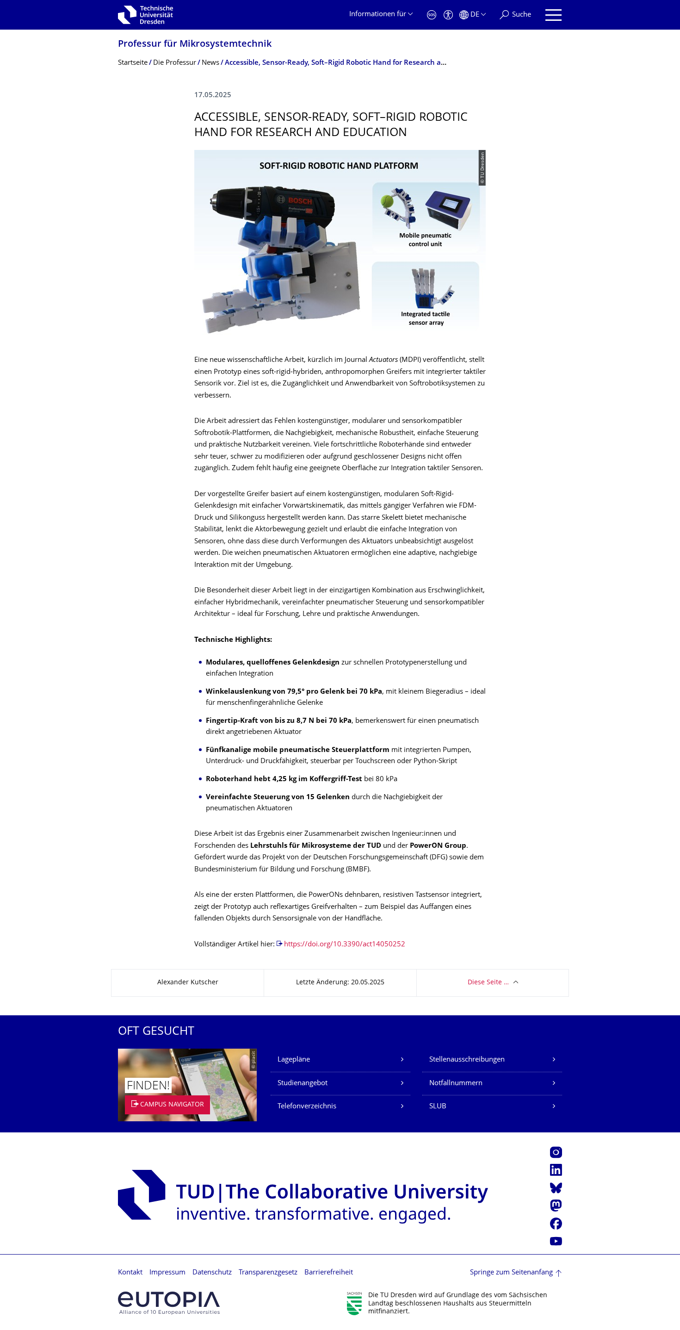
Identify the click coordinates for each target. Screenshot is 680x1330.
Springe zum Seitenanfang (511, 1272)
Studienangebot (303, 1083)
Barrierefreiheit (328, 1272)
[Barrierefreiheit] (448, 15)
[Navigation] (553, 15)
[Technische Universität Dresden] (145, 15)
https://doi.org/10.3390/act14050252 (344, 944)
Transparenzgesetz (268, 1272)
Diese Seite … (488, 983)
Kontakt (130, 1272)
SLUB (437, 1106)
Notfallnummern (455, 1083)
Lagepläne (294, 1060)
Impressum (167, 1272)
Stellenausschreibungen (467, 1060)
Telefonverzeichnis (307, 1106)
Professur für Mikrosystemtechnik (195, 44)
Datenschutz (212, 1272)
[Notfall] (432, 15)
